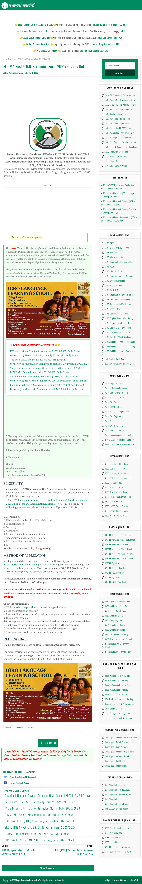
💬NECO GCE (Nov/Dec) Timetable (116, 477)
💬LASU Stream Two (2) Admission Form (119, 104)
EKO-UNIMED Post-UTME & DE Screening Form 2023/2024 (40, 827)
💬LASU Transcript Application (115, 151)
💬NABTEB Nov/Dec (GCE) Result (116, 544)
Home (5, 59)
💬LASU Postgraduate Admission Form (118, 132)
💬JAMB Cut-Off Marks (111, 290)
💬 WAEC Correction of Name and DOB (118, 444)
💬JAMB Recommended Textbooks (116, 304)
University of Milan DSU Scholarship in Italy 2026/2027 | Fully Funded (47, 389)
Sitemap (123, 880)
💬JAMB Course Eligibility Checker (116, 327)
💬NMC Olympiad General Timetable (117, 803)
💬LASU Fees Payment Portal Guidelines (119, 142)
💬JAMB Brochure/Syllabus (113, 280)
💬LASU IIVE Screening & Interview (117, 109)
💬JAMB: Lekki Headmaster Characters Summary (118, 353)
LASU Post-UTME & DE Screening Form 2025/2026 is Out (40, 802)
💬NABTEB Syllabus (110, 563)
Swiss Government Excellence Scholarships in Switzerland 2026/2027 (47, 368)
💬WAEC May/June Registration (115, 411)
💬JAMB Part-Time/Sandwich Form (116, 337)
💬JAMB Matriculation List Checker (117, 332)
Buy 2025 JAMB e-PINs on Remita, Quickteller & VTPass (39, 815)
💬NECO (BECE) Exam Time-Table (116, 501)
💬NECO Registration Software (115, 492)
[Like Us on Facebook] (5, 782)
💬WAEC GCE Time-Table (112, 425)
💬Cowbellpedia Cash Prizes (114, 746)
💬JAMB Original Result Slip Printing (117, 318)
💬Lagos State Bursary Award (114, 165)
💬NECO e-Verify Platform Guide (116, 515)
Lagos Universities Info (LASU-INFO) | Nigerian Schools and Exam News (40, 880)
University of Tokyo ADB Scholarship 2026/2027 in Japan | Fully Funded (48, 380)
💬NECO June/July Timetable (114, 473)
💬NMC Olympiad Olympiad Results (117, 794)
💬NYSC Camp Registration (113, 620)
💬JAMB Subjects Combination (115, 313)
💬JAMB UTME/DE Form (112, 271)
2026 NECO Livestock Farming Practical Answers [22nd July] (118, 211)
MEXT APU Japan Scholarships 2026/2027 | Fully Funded (40, 372)
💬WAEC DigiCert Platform (113, 383)
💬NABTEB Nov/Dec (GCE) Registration (118, 539)
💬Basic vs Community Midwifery (116, 685)
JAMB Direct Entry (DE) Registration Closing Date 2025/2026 (42, 808)
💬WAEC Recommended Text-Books (117, 434)
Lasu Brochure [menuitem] (46, 15)
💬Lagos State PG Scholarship (114, 156)
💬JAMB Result (108, 266)
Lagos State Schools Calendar (36, 37)
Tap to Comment (48, 743)
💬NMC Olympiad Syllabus (113, 799)
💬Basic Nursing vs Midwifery (114, 694)
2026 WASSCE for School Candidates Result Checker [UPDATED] (117, 187)
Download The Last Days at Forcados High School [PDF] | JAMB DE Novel (48, 795)
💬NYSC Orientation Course (113, 624)
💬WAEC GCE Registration (113, 416)
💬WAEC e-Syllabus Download (114, 387)
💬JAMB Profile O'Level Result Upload (118, 322)
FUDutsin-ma (20, 727)
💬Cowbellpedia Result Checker (115, 742)
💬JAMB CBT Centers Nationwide (116, 299)
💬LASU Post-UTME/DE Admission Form (118, 99)
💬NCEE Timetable (110, 842)
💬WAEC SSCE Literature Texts (115, 392)
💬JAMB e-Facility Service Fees (115, 247)
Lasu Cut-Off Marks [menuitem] (82, 15)
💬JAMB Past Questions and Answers (117, 275)
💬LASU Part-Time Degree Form (115, 123)
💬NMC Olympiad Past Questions (116, 789)
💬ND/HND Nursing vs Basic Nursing (117, 699)
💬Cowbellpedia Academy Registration (118, 751)
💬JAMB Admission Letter (113, 257)
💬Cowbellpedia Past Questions (115, 760)
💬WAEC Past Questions (112, 406)
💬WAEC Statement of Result (114, 430)
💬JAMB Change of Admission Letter (117, 261)
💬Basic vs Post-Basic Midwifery (116, 675)
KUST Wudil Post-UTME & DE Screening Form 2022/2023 (39, 840)
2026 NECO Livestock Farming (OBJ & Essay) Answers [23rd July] (118, 203)
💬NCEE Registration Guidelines (115, 828)
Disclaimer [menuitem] (114, 15)
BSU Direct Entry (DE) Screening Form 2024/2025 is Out (39, 821)
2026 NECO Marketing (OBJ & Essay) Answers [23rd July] (117, 195)
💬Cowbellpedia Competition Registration (119, 737)
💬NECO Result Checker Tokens (115, 510)
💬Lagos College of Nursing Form (116, 713)
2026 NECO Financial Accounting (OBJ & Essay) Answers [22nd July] (119, 219)
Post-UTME (31, 727)
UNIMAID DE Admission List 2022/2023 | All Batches (37, 834)
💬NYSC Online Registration (114, 610)
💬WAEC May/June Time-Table (115, 420)
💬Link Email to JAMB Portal (114, 359)
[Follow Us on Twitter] (5, 776)
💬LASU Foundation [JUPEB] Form (116, 128)
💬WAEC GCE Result (110, 402)
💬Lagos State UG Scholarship (115, 160)
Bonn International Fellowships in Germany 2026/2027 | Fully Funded (47, 384)
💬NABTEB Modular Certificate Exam (117, 567)
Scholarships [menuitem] (100, 15)
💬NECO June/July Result (112, 482)
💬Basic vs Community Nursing (115, 689)
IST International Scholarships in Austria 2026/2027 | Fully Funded (45, 351)
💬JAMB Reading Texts (111, 308)
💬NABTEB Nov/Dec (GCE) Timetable (117, 558)
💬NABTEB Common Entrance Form (117, 846)
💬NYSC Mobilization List (113, 615)
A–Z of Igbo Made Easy (47, 50)
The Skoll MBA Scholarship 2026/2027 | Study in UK (38, 359)
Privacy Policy (134, 880)
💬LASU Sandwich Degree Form (115, 114)
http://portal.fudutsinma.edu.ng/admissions (28, 564)
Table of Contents (27, 237)
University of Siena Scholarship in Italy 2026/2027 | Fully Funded (44, 355)
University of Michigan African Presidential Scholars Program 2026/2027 (49, 363)
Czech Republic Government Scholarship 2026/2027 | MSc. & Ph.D (45, 376)
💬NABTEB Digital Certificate (114, 581)
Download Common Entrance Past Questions (40, 31)
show (38, 237)
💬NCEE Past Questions (112, 832)
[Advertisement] (47, 98)
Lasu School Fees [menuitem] (63, 15)
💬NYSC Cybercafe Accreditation (116, 601)
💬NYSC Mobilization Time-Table (116, 606)
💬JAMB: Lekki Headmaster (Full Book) (118, 341)
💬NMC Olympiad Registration (115, 785)
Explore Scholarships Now (38, 44)
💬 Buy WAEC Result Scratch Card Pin (118, 439)
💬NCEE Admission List (111, 837)
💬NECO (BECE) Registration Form (116, 496)
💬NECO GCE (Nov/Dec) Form (114, 468)
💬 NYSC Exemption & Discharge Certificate (116, 645)
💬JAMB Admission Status (113, 252)
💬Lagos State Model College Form (116, 851)
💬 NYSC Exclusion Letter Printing (116, 651)
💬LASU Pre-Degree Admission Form (117, 137)
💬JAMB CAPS (108, 243)
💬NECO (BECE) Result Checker (115, 506)
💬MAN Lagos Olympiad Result (115, 808)
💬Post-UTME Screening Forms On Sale (118, 95)
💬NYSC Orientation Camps (113, 629)
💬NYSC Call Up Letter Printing (115, 634)
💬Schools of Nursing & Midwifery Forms (119, 703)
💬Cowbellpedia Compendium (114, 765)
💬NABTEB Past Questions (113, 572)
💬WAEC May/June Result (113, 397)
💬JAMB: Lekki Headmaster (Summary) (118, 346)
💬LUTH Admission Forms (113, 708)
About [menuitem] (125, 15)
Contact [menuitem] (135, 15)
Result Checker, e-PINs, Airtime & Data (35, 24)
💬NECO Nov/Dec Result (112, 487)
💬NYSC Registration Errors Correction (118, 639)
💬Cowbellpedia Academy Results (116, 756)
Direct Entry (12, 59)
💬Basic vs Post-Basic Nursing (115, 680)
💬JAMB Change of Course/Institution (117, 294)
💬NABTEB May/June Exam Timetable (118, 553)
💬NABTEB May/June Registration (116, 535)
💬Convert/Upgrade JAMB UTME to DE (118, 363)
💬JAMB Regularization (112, 285)
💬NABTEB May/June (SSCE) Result (117, 549)
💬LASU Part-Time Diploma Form (116, 118)
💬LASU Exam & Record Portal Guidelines (119, 146)
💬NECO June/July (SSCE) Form (115, 463)
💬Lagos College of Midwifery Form (117, 717)
